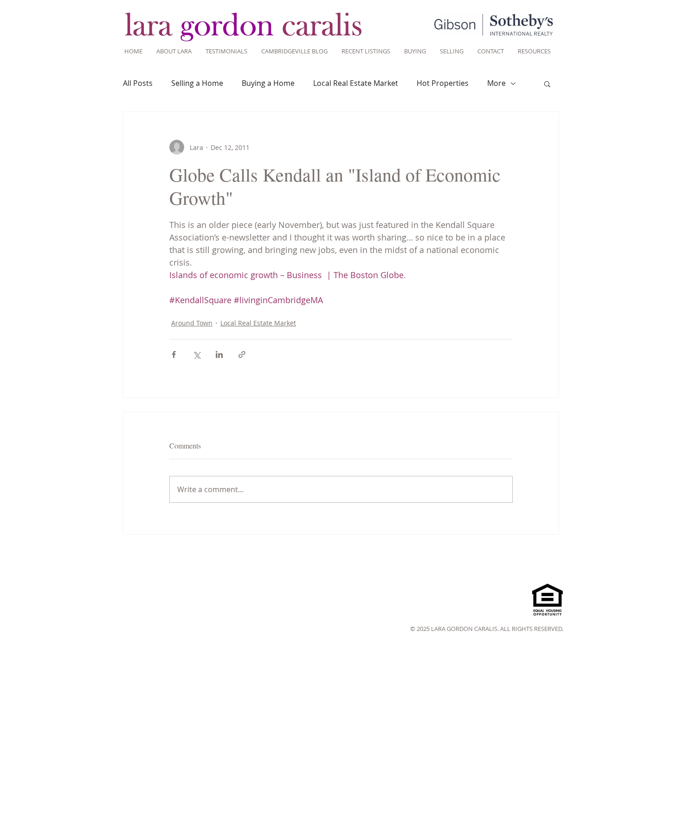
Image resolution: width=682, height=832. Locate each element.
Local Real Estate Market (355, 83)
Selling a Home (197, 83)
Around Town (191, 322)
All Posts (138, 83)
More (496, 83)
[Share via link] (242, 354)
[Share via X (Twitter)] (196, 354)
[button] (547, 83)
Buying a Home (268, 83)
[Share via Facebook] (173, 354)
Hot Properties (443, 83)
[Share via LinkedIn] (219, 354)
